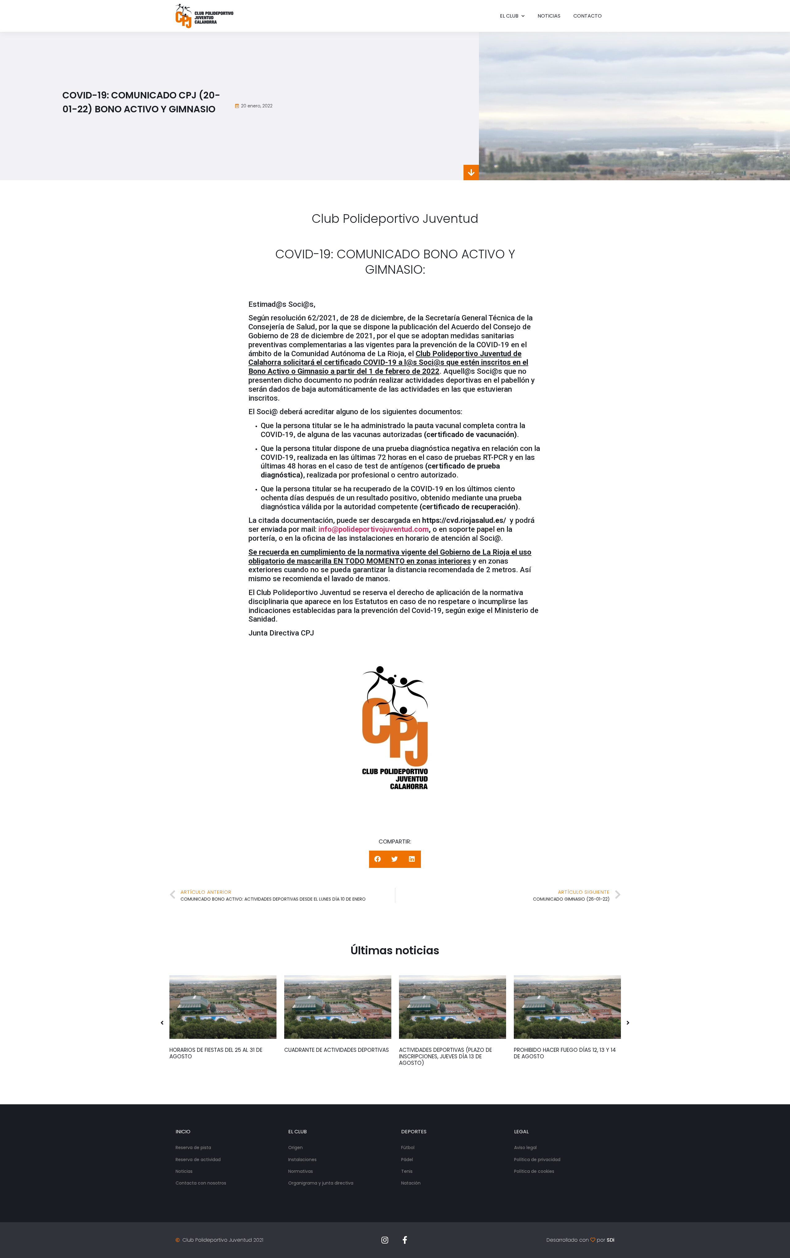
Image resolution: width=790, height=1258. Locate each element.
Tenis (407, 1171)
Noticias (549, 15)
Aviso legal (525, 1147)
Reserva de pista (193, 1147)
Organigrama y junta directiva (320, 1183)
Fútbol (407, 1147)
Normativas (300, 1171)
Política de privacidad (537, 1159)
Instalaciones (302, 1159)
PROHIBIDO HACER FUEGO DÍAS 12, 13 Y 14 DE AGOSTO (565, 1053)
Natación (411, 1183)
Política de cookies (534, 1171)
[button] (162, 1023)
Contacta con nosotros (201, 1183)
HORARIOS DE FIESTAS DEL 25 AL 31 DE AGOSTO (215, 1053)
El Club (509, 15)
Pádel (407, 1159)
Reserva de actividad (198, 1159)
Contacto (587, 15)
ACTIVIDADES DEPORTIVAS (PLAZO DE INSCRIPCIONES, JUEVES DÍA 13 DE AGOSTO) (445, 1056)
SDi (610, 1239)
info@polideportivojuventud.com (373, 529)
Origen (295, 1147)
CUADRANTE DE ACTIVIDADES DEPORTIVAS (336, 1050)
